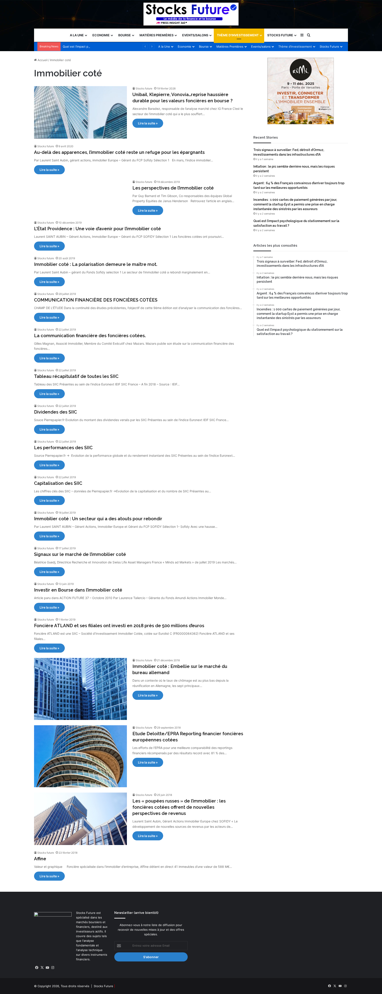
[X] (42, 967)
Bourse (124, 35)
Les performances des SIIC (63, 447)
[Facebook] (36, 967)
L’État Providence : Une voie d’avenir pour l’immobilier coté (97, 228)
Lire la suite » (148, 123)
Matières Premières (156, 35)
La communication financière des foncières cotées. (90, 335)
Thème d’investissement (238, 35)
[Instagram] (52, 967)
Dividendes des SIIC (55, 412)
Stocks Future (280, 35)
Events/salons (195, 35)
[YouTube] (47, 967)
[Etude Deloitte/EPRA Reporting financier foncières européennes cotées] (80, 756)
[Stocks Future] (191, 14)
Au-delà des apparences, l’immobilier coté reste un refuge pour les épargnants (119, 152)
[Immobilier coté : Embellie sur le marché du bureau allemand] (80, 689)
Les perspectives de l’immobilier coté (173, 188)
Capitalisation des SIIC (58, 483)
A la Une (77, 35)
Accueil (42, 60)
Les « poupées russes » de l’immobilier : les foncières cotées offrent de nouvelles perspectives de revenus (179, 807)
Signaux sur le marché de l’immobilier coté (80, 554)
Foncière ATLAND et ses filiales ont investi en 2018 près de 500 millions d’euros (119, 625)
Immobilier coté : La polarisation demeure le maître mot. (95, 264)
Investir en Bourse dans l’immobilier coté (78, 590)
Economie (101, 35)
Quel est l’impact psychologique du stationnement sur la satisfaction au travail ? (118, 46)
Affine (40, 858)
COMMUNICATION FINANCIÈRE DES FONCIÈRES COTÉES (95, 300)
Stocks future (144, 88)
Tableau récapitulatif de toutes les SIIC (76, 376)
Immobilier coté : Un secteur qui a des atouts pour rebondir (98, 518)
